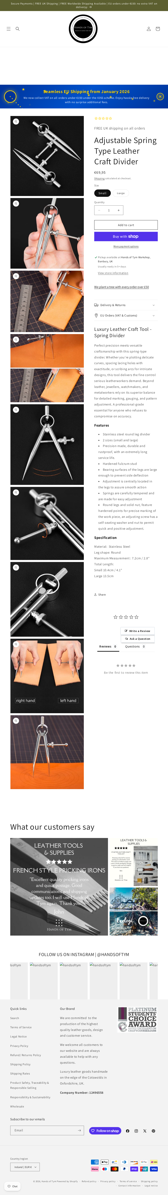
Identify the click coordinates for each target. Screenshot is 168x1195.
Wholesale (17, 1106)
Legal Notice (18, 1036)
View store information (113, 273)
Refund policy (89, 1181)
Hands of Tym (49, 1181)
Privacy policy (108, 1181)
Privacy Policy (19, 1046)
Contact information (129, 1185)
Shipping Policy (20, 1064)
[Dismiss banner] (160, 96)
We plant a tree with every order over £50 (121, 287)
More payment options (126, 246)
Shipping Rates (20, 1073)
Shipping (99, 178)
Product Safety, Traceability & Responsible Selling (29, 1085)
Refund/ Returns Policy (25, 1055)
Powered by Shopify (67, 1181)
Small (103, 193)
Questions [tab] (132, 646)
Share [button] (102, 594)
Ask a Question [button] (140, 639)
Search (14, 1018)
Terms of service (128, 1181)
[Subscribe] (79, 1130)
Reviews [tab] (105, 646)
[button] (8, 28)
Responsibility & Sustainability (30, 1097)
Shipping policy (149, 1181)
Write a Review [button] (139, 631)
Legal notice (151, 1185)
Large (123, 194)
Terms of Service (21, 1027)
